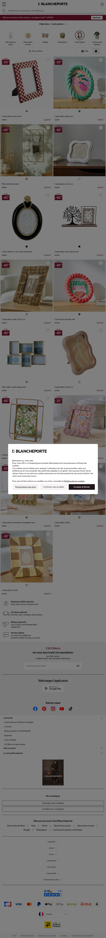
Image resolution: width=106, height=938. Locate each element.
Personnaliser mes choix (25, 487)
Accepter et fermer (82, 487)
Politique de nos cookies (74, 481)
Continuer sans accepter (53, 487)
